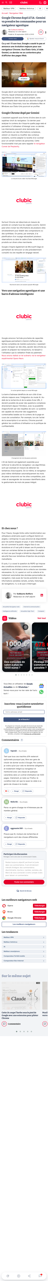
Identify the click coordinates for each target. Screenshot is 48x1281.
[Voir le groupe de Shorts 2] (18, 675)
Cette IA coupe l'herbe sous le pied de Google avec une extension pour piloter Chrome (20, 1015)
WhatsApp (23, 687)
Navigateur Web (16, 13)
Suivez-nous (13, 38)
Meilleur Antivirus (27, 8)
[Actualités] (7, 1276)
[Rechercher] (6, 2)
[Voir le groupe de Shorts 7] (32, 675)
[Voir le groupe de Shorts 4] (24, 675)
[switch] (40, 2)
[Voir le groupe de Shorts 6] (29, 675)
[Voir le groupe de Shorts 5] (26, 675)
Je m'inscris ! (24, 719)
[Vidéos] (18, 1276)
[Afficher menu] (3, 2)
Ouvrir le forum (25, 891)
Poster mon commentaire (24, 882)
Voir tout (41, 618)
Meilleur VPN (8, 8)
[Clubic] (24, 3)
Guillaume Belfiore (17, 30)
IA (40, 8)
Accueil (5, 13)
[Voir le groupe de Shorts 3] (21, 675)
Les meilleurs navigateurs (24, 924)
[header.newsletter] (10, 2)
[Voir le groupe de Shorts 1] (16, 675)
